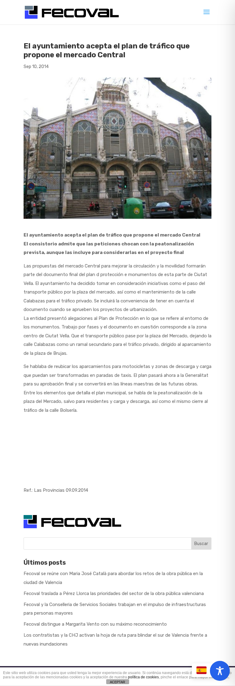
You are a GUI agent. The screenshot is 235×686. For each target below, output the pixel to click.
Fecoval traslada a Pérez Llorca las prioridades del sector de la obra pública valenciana (114, 593)
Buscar (201, 543)
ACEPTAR (117, 682)
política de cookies (143, 677)
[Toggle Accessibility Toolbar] (219, 670)
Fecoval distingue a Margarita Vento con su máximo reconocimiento (95, 624)
